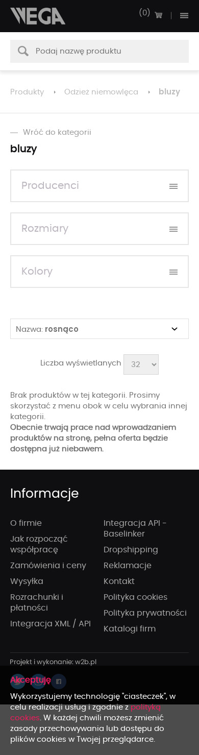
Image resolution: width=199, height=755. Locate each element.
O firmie (26, 523)
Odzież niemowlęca (101, 92)
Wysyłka (26, 581)
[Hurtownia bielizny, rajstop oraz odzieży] (38, 16)
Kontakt (119, 581)
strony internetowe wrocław (53, 662)
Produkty (27, 92)
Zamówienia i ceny (48, 566)
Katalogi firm (130, 629)
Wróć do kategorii (57, 132)
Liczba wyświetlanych (80, 363)
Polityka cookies (135, 597)
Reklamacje (128, 566)
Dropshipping (131, 550)
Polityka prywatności (145, 613)
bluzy (169, 91)
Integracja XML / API (50, 624)
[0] (158, 15)
